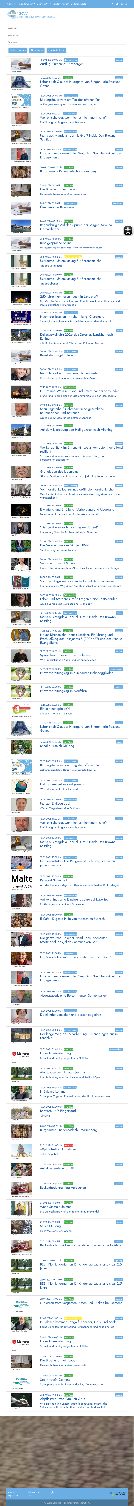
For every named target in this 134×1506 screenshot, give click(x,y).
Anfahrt (11, 1492)
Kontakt (65, 3)
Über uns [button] (41, 3)
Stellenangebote (78, 3)
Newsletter (55, 3)
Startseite (11, 3)
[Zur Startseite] (30, 15)
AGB (30, 1495)
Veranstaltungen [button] (25, 3)
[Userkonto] (117, 4)
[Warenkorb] (112, 4)
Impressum (13, 1495)
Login (51, 1492)
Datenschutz (34, 1492)
